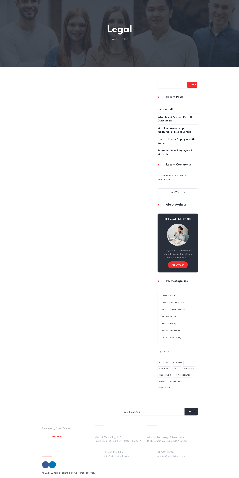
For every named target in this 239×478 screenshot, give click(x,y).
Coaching (68, 151)
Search (192, 85)
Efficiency (189, 369)
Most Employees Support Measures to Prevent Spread (174, 130)
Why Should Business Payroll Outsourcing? (175, 119)
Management (176, 381)
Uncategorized (170, 338)
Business (178, 363)
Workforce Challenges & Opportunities (118, 159)
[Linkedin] (52, 464)
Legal (162, 381)
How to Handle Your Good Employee (66, 159)
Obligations (165, 387)
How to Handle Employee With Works (176, 141)
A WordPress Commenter (171, 175)
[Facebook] (45, 464)
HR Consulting (169, 316)
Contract (164, 369)
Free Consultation (62, 440)
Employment (165, 375)
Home (114, 39)
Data (177, 369)
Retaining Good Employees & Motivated (175, 152)
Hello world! (165, 109)
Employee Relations (119, 151)
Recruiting (167, 324)
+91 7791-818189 (165, 452)
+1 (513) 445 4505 (113, 452)
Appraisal (164, 363)
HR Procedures (183, 375)
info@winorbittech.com (116, 456)
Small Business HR (171, 331)
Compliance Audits (172, 302)
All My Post (178, 265)
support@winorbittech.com (171, 456)
